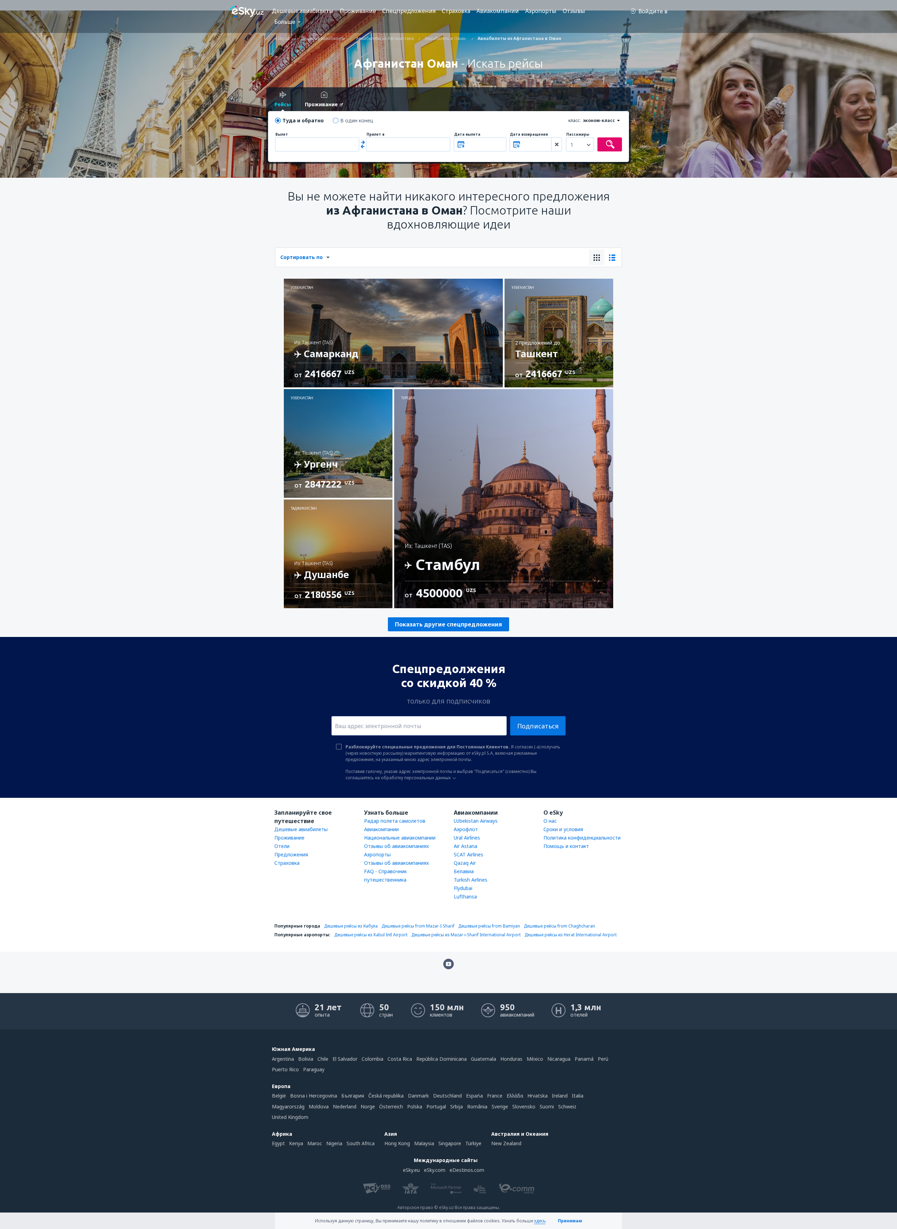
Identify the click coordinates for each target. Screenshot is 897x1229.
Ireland (560, 1095)
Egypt (278, 1143)
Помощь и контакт (566, 846)
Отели (281, 846)
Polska (414, 1106)
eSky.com (434, 1170)
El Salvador (345, 1058)
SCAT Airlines (468, 854)
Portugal (436, 1106)
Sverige (500, 1106)
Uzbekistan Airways (476, 820)
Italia (577, 1095)
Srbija (456, 1106)
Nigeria (334, 1143)
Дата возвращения (529, 134)
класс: (574, 120)
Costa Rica (400, 1058)
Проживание (358, 11)
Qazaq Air (465, 863)
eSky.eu (411, 1170)
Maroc (314, 1143)
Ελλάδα (515, 1095)
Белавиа (464, 871)
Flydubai (463, 888)
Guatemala (483, 1058)
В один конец (356, 120)
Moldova (319, 1106)
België (279, 1095)
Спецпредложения (409, 11)
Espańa (474, 1095)
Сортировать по (301, 257)
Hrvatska (537, 1095)
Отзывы (574, 11)
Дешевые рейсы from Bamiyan (489, 926)
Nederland (344, 1106)
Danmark (418, 1095)
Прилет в (375, 134)
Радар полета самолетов (394, 820)
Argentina (283, 1058)
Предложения (291, 854)
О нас (550, 820)
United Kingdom (290, 1117)
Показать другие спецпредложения (448, 624)
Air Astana (465, 846)
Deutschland (447, 1095)
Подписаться (538, 726)
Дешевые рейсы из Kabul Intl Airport (371, 935)
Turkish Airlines (470, 879)
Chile (322, 1058)
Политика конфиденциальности (582, 837)
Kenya (296, 1143)
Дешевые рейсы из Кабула (351, 926)
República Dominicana (441, 1058)
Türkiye (473, 1143)
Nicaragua (558, 1058)
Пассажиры (577, 134)
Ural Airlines (467, 837)
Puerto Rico (285, 1069)
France (494, 1095)
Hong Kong (397, 1143)
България (352, 1095)
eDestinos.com (467, 1170)
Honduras (511, 1058)
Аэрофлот (466, 829)
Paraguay (313, 1069)
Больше (284, 22)
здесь (540, 1221)
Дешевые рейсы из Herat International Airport (571, 935)
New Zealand (506, 1143)
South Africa (361, 1143)
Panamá (584, 1058)
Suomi (547, 1106)
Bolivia (305, 1058)
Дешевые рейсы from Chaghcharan (559, 926)
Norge (368, 1106)
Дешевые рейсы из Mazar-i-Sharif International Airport (466, 935)
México (535, 1058)
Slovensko (523, 1106)
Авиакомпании (498, 11)
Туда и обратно (303, 120)
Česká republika (386, 1095)
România (477, 1106)
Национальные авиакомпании (400, 837)
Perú (603, 1058)
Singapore (449, 1143)
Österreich (391, 1106)
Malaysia (424, 1143)
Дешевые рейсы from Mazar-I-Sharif (418, 926)
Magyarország (288, 1106)
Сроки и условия (563, 829)
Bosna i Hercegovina (313, 1095)
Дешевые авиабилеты (303, 11)
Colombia (372, 1058)
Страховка (456, 11)
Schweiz (567, 1106)
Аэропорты (540, 11)
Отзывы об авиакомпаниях (396, 846)
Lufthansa (465, 896)
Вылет (281, 134)
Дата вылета (467, 134)
